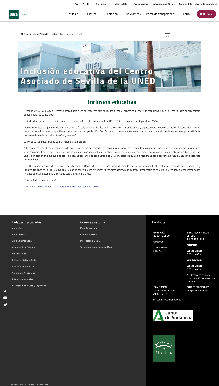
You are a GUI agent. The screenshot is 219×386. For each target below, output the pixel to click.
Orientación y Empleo (23, 247)
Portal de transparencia (160, 14)
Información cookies (22, 279)
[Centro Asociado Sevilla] (17, 14)
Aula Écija (17, 228)
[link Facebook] (4, 291)
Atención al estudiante (24, 266)
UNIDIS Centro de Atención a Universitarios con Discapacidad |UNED (61, 186)
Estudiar (72, 14)
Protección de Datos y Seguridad (29, 285)
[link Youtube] (4, 298)
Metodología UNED (90, 240)
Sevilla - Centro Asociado (36, 34)
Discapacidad (19, 253)
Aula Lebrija (18, 234)
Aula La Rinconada (22, 240)
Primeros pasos (88, 234)
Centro (185, 14)
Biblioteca (91, 14)
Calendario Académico (23, 272)
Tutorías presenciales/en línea (96, 247)
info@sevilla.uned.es (197, 290)
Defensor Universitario (24, 260)
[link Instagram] (4, 304)
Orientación (111, 14)
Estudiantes (132, 14)
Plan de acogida (88, 228)
